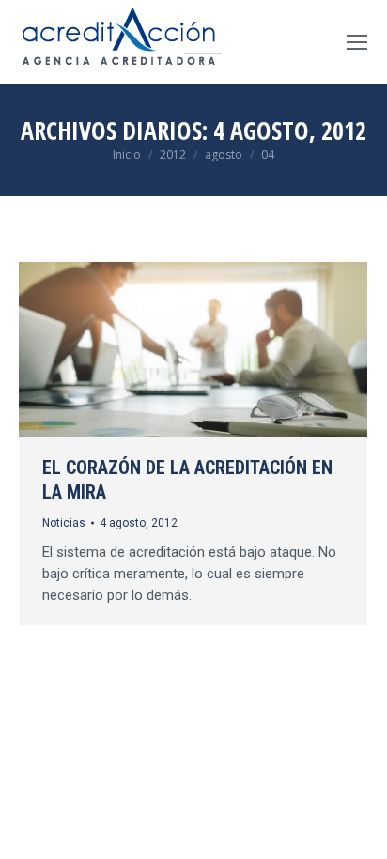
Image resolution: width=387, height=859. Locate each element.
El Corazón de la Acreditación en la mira (187, 479)
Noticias (63, 522)
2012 (173, 154)
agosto (223, 154)
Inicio (127, 154)
